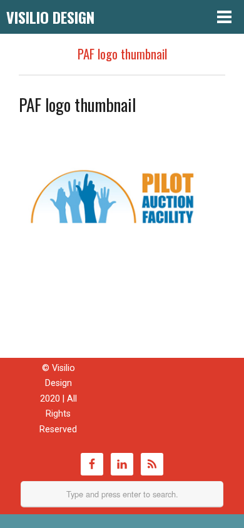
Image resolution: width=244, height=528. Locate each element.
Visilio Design (50, 17)
